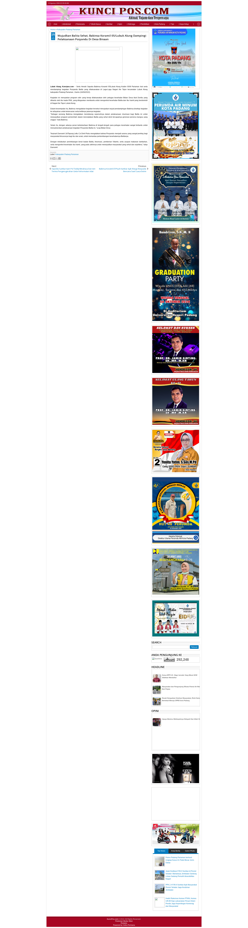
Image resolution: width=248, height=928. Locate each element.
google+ (194, 3)
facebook (190, 3)
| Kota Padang (159, 24)
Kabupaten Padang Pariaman (67, 154)
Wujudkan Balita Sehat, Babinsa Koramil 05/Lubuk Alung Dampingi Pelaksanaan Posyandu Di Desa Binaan (102, 37)
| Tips (172, 24)
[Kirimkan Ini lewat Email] (51, 158)
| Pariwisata (80, 24)
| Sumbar (109, 24)
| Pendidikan (144, 24)
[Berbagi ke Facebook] (59, 158)
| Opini (119, 24)
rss (198, 3)
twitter (187, 3)
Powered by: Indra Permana (124, 925)
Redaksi (124, 923)
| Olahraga (131, 24)
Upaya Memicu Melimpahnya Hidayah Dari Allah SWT (182, 719)
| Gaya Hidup (184, 24)
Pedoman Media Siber (124, 921)
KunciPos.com (112, 919)
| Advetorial (66, 24)
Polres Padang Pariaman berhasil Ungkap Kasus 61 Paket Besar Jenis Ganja (180, 860)
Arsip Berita (175, 851)
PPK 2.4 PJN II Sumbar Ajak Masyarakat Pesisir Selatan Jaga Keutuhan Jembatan (181, 887)
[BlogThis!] (54, 158)
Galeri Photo (190, 851)
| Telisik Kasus (95, 24)
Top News (161, 851)
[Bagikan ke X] (56, 158)
